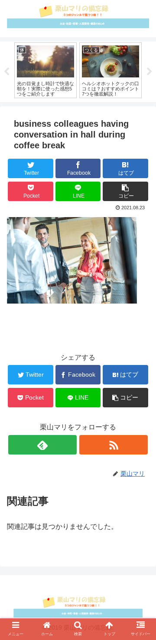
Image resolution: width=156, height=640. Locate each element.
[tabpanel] (45, 70)
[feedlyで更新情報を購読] (42, 444)
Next (149, 71)
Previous (6, 71)
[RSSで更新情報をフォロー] (113, 444)
